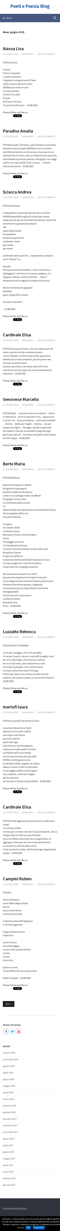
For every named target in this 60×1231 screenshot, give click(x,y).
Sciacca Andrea (17, 192)
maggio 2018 (9, 1085)
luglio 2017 (8, 1145)
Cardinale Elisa (17, 335)
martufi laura (15, 707)
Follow (12, 1022)
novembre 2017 (10, 1125)
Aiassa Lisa (13, 48)
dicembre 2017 (10, 1118)
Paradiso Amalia (18, 131)
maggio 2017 (9, 1158)
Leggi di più (38, 1228)
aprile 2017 (8, 1165)
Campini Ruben (17, 879)
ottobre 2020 (9, 1052)
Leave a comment (46, 54)
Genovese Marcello (21, 399)
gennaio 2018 (9, 1112)
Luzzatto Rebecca (19, 631)
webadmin (27, 54)
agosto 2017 (9, 1138)
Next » (9, 1003)
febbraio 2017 (9, 1178)
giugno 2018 (8, 1079)
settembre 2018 (10, 1059)
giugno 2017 (8, 1151)
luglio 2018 (8, 1072)
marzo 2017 (8, 1171)
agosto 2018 (9, 1066)
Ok (28, 1228)
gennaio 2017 (9, 1185)
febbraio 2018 (9, 1105)
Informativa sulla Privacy (15, 1208)
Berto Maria (14, 464)
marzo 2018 (8, 1099)
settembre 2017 (10, 1132)
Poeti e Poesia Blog (30, 6)
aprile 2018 (8, 1092)
